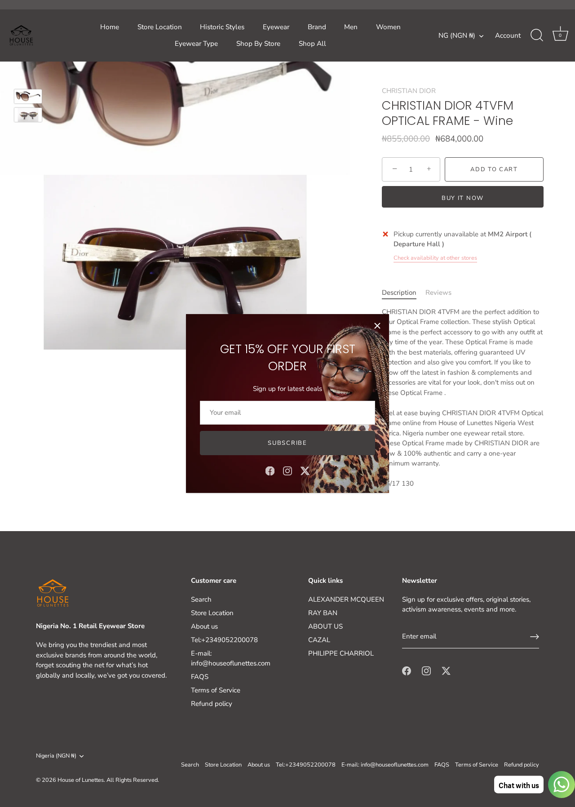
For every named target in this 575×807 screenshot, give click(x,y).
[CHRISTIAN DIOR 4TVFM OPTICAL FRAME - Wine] (28, 96)
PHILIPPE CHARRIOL (341, 653)
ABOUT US (325, 626)
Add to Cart (494, 169)
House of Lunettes (81, 780)
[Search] (537, 35)
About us (204, 626)
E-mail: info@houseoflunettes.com (385, 765)
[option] (28, 98)
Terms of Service (215, 690)
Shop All (312, 43)
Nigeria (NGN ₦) (56, 756)
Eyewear (276, 26)
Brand (317, 26)
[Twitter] (305, 470)
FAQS (199, 676)
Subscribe (287, 443)
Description (399, 292)
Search (201, 599)
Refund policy (211, 703)
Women (388, 26)
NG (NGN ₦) (456, 35)
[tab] (403, 293)
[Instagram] (287, 470)
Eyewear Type (196, 43)
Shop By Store (258, 43)
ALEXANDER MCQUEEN (346, 599)
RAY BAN (322, 612)
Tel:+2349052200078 (224, 639)
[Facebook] (269, 470)
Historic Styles (222, 26)
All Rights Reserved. (132, 780)
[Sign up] (534, 636)
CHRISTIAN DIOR (409, 90)
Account (508, 35)
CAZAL (319, 639)
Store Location (159, 26)
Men (351, 26)
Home (109, 26)
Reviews (438, 292)
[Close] (377, 326)
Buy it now (463, 198)
